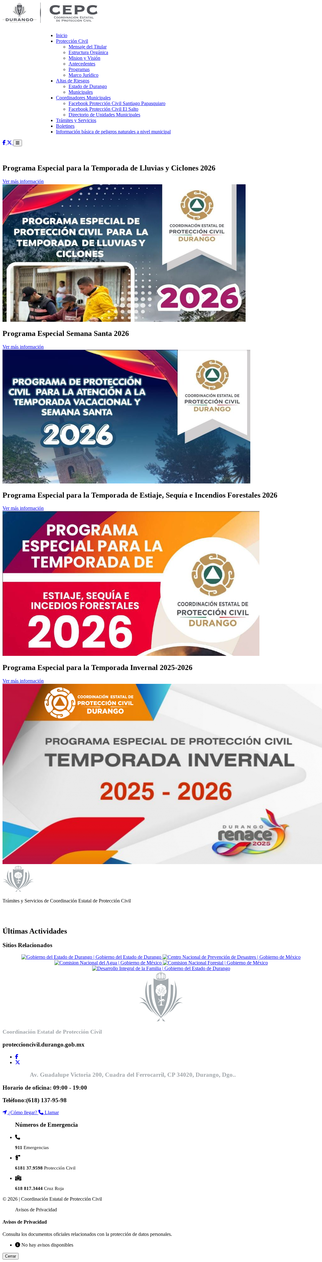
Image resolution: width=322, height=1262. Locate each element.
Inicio (61, 35)
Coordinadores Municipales (83, 97)
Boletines (65, 126)
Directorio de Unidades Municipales (104, 114)
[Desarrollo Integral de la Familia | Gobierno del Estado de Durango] (161, 968)
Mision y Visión (84, 58)
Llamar (51, 1112)
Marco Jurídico (83, 75)
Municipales (81, 92)
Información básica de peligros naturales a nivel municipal (113, 131)
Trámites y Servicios (76, 120)
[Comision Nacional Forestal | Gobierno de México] (215, 962)
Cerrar (10, 1256)
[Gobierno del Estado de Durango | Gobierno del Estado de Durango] (92, 957)
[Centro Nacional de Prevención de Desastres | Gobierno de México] (232, 957)
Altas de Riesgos (72, 80)
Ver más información (23, 181)
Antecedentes (82, 63)
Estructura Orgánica (88, 52)
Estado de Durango (88, 86)
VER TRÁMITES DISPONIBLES (38, 917)
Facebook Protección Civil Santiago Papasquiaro (117, 103)
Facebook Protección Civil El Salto (103, 109)
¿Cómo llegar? (22, 1112)
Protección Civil (72, 41)
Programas (79, 69)
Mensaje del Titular (88, 46)
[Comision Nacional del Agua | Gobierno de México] (108, 962)
